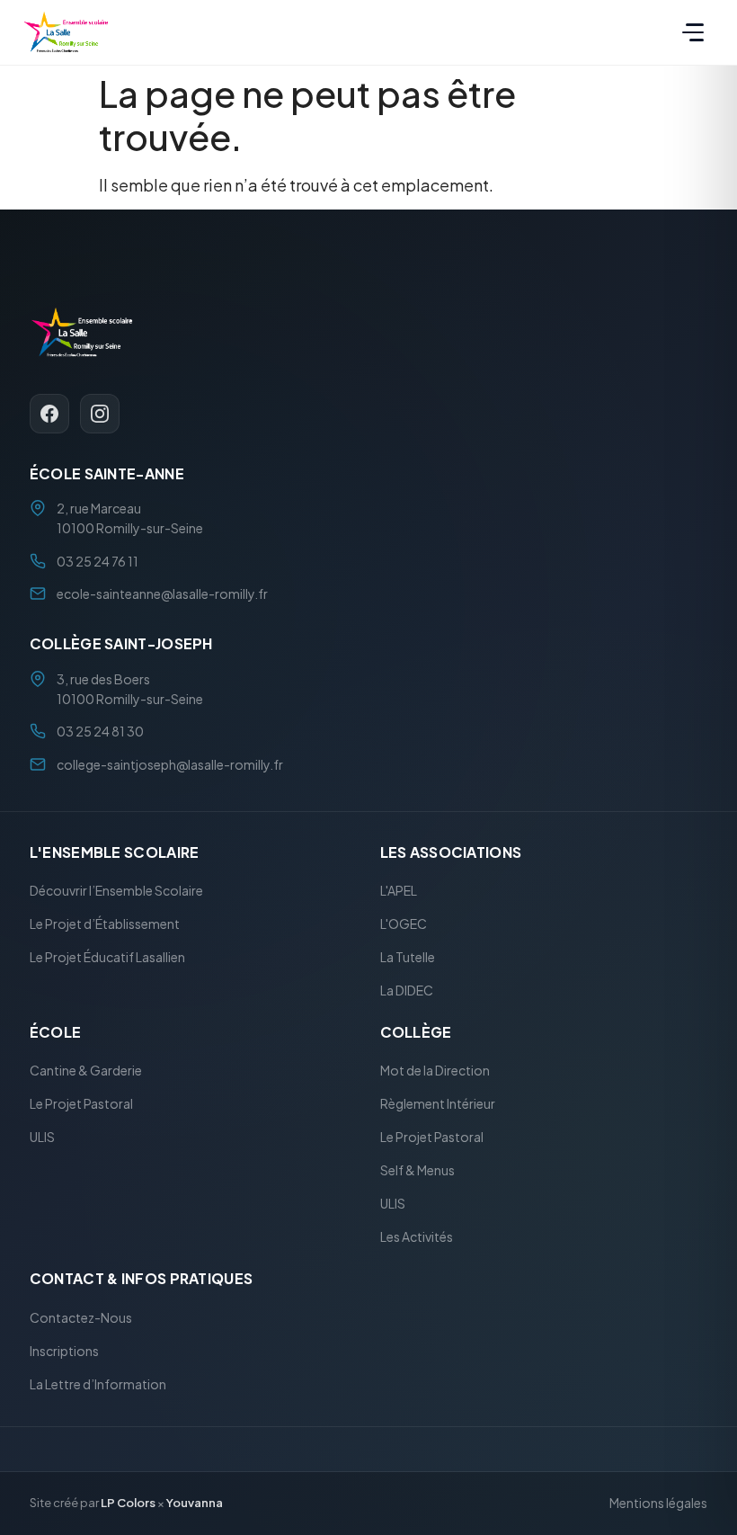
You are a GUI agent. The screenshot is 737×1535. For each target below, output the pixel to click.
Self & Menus (417, 1171)
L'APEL (398, 891)
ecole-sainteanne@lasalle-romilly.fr (162, 593)
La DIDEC (406, 991)
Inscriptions (64, 1351)
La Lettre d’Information (98, 1384)
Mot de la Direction (435, 1071)
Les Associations (451, 852)
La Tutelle (407, 958)
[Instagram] (100, 413)
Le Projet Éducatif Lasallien (107, 958)
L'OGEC (403, 924)
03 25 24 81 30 (100, 732)
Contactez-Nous (81, 1317)
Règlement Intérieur (437, 1104)
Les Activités (416, 1237)
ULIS (42, 1137)
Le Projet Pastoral (81, 1104)
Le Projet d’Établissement (105, 924)
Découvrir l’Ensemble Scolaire (116, 891)
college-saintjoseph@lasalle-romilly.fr (170, 764)
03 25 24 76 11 (97, 561)
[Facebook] (49, 413)
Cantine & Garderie (86, 1071)
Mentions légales (658, 1503)
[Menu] (693, 32)
